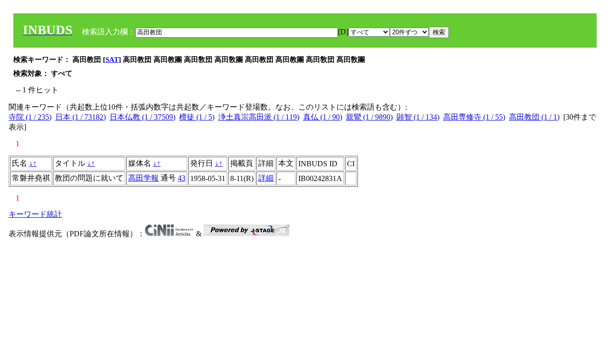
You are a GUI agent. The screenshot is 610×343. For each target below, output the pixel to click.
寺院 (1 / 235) (30, 117)
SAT (112, 59)
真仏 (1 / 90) (322, 117)
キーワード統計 (35, 214)
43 (181, 178)
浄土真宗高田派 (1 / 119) (258, 117)
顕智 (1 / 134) (417, 117)
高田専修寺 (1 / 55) (474, 117)
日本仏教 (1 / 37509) (142, 117)
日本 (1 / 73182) (80, 117)
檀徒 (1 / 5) (196, 117)
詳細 (266, 178)
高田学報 (143, 178)
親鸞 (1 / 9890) (369, 117)
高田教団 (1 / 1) (534, 117)
